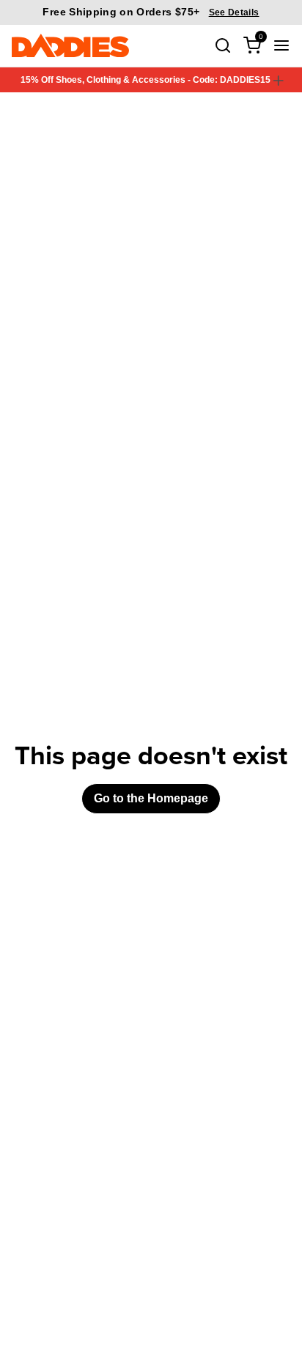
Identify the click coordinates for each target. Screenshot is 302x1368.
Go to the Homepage (151, 798)
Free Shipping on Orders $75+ (151, 12)
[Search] (222, 45)
